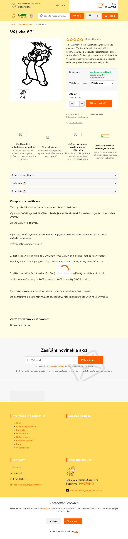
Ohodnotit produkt (93, 39)
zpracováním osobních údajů (59, 366)
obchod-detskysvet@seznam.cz (26, 484)
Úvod (12, 24)
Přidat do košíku (99, 103)
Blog (18, 444)
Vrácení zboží (23, 447)
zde (76, 531)
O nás (19, 423)
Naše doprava (23, 433)
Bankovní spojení (24, 440)
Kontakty (20, 430)
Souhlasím (73, 521)
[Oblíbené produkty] (90, 16)
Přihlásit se (88, 360)
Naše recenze (23, 437)
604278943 (24, 7)
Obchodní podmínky (26, 426)
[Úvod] (22, 16)
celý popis (103, 62)
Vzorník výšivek (25, 24)
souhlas (46, 508)
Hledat (77, 15)
